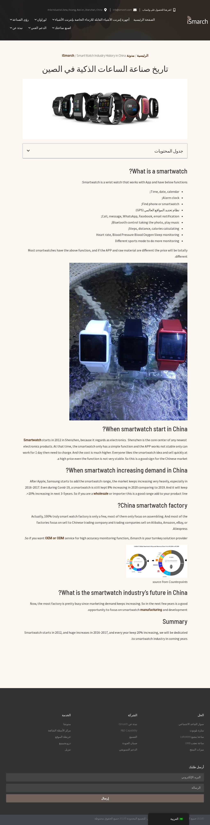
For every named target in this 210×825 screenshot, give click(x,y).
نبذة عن (18, 28)
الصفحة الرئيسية (144, 19)
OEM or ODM (55, 538)
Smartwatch (32, 440)
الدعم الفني (38, 28)
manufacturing (151, 610)
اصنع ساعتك (63, 28)
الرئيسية (142, 55)
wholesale (101, 494)
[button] (28, 150)
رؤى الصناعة (21, 19)
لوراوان (42, 19)
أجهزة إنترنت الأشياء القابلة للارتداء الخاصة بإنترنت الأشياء (92, 19)
